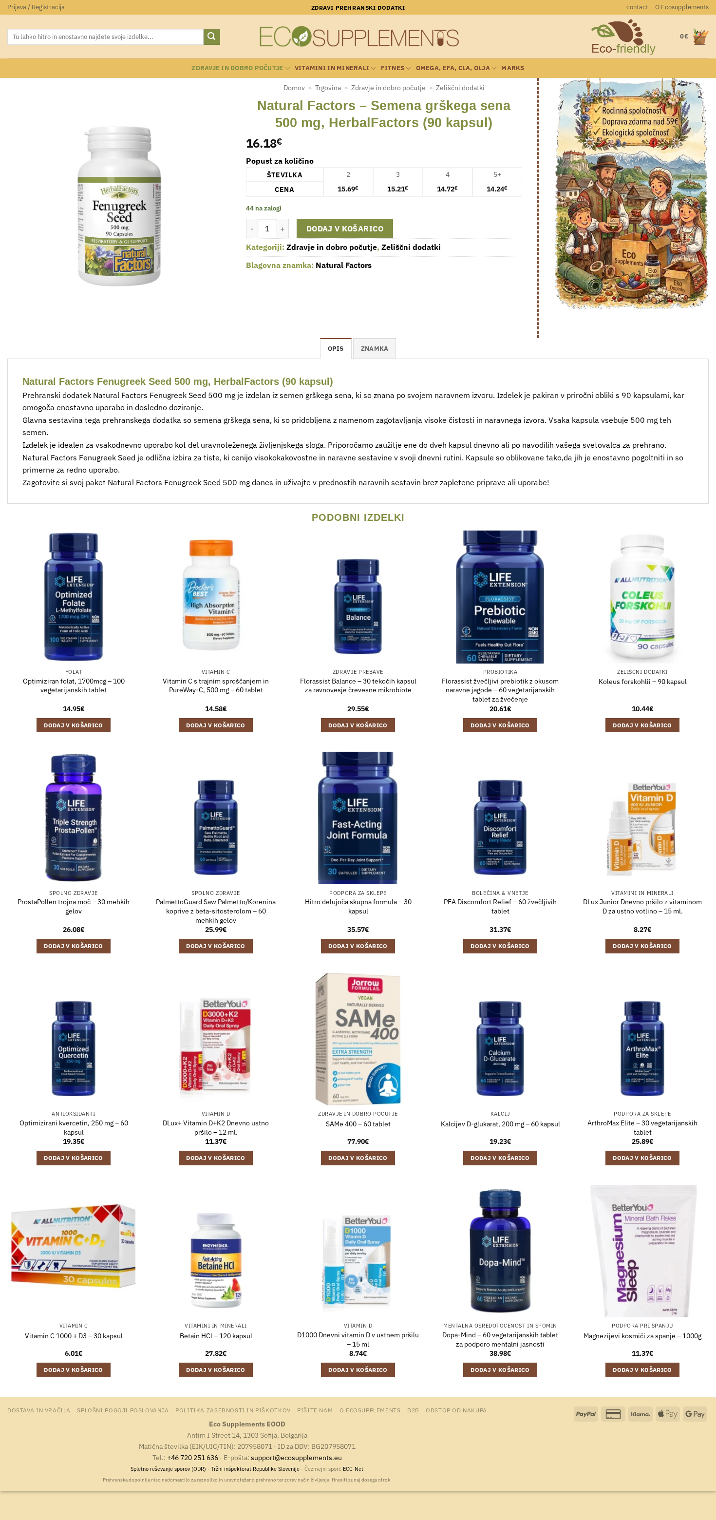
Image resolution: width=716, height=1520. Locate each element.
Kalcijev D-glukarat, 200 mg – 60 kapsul (500, 1124)
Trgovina (328, 87)
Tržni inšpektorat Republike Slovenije (255, 1468)
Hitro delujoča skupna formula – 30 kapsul (358, 906)
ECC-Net (353, 1468)
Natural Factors (344, 265)
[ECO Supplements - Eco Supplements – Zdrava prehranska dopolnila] (358, 36)
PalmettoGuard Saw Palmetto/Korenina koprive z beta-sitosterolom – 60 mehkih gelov (216, 910)
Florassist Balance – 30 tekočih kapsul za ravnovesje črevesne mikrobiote (358, 686)
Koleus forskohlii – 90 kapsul (643, 681)
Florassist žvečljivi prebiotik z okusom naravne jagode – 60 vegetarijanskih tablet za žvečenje (500, 690)
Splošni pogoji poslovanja (123, 1410)
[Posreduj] (212, 37)
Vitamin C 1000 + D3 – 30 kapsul (74, 1335)
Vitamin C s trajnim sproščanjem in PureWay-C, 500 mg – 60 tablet (216, 686)
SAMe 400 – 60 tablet (358, 1124)
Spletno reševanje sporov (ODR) (168, 1468)
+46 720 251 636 (192, 1457)
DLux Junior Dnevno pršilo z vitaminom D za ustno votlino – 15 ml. (642, 906)
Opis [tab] (336, 348)
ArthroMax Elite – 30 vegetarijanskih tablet (642, 1128)
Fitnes (393, 68)
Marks (512, 68)
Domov (294, 87)
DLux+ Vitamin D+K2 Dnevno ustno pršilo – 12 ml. (216, 1128)
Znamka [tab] (375, 348)
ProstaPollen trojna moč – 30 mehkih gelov (74, 906)
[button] (36, 7)
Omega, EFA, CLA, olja (453, 68)
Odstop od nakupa (456, 1410)
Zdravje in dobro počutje (237, 68)
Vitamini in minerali (332, 68)
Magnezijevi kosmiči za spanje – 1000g (642, 1335)
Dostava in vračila (39, 1410)
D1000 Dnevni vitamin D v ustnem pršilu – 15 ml (358, 1339)
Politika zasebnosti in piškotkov (233, 1410)
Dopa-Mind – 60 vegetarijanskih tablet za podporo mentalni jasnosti (500, 1339)
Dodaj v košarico (344, 228)
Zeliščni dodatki (460, 87)
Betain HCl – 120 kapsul (216, 1335)
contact (637, 7)
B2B (413, 1410)
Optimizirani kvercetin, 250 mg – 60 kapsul (73, 1128)
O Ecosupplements (682, 7)
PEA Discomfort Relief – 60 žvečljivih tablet (500, 906)
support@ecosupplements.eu (296, 1457)
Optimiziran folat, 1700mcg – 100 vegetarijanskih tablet (74, 686)
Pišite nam (315, 1410)
